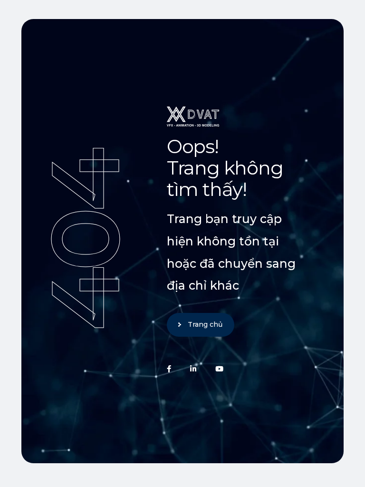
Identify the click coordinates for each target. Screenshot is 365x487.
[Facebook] (169, 368)
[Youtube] (219, 368)
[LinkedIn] (193, 368)
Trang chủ (205, 324)
